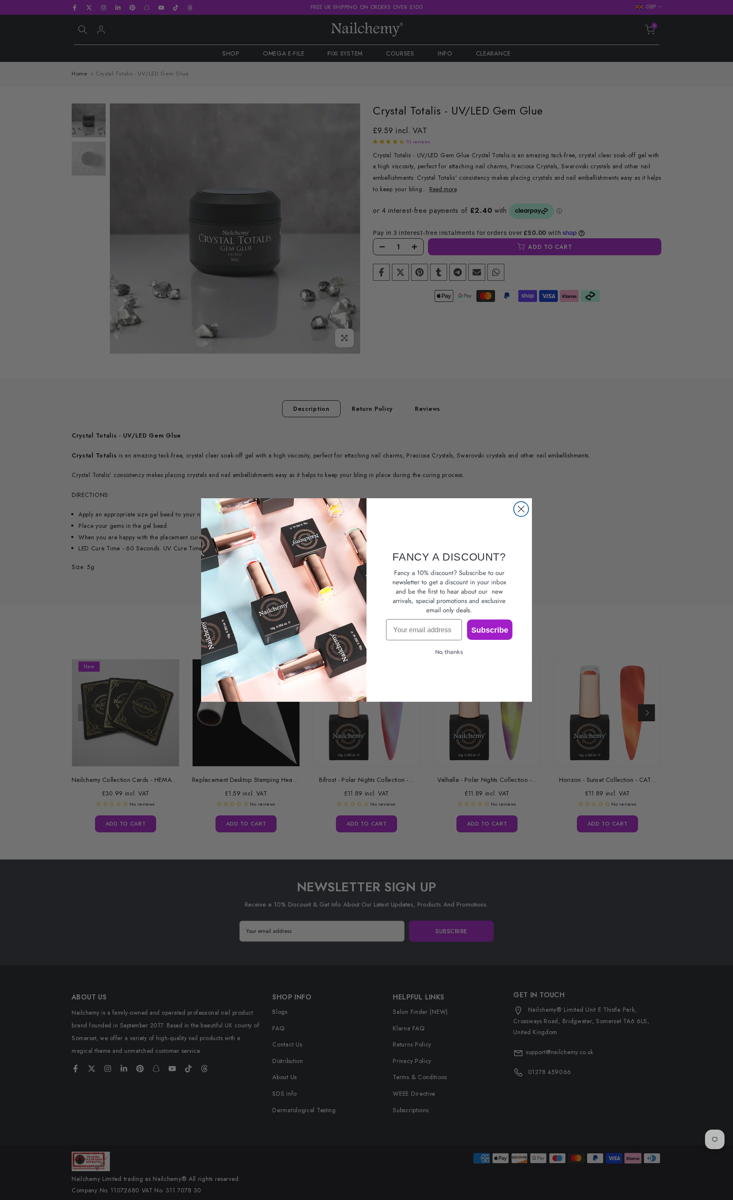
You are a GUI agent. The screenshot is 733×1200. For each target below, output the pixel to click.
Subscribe (489, 629)
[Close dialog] (521, 509)
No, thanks (449, 651)
